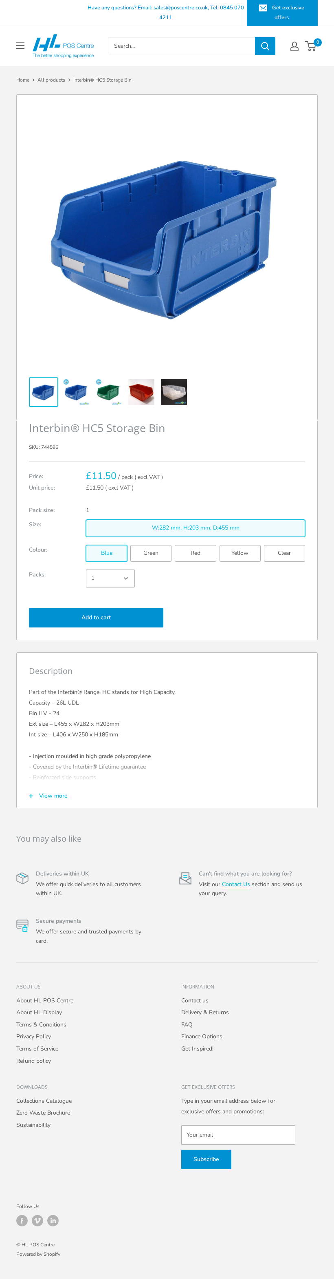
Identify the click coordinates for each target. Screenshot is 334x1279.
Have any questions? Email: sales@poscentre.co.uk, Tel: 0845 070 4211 (166, 12)
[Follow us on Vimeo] (37, 1220)
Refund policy (33, 1061)
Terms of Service (37, 1049)
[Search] (265, 46)
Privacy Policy (33, 1036)
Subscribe (206, 1159)
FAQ (187, 1025)
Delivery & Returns (205, 1012)
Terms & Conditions (41, 1025)
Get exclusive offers (288, 12)
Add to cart (96, 617)
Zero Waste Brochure (43, 1113)
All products (51, 80)
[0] (311, 46)
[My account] (294, 46)
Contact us (195, 1000)
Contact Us (236, 884)
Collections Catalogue (44, 1101)
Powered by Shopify (38, 1254)
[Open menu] (20, 45)
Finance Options (201, 1036)
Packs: (37, 575)
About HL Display (39, 1012)
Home (22, 80)
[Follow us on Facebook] (22, 1220)
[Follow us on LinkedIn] (53, 1220)
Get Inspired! (197, 1049)
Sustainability (33, 1125)
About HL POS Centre (44, 1000)
